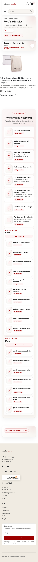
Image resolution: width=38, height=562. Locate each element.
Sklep (5, 18)
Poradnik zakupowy (14, 430)
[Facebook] (2, 466)
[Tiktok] (13, 466)
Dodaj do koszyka (7, 95)
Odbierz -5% (19, 537)
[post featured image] (12, 63)
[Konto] (27, 4)
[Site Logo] (10, 4)
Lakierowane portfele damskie (20, 76)
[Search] (31, 11)
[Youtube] (8, 466)
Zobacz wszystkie (19, 236)
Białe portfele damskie (6, 76)
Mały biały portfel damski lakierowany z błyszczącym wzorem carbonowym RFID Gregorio (15, 80)
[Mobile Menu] (5, 11)
